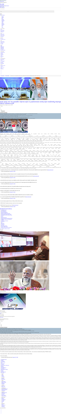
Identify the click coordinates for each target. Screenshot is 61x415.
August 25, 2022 (12, 171)
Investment (2, 364)
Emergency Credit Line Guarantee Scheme (6, 218)
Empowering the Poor (4, 217)
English (3, 16)
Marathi (3, 23)
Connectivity (2, 368)
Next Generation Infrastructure (5, 365)
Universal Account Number (4, 220)
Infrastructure (3, 361)
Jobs (1, 222)
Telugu (2, 21)
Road (1, 362)
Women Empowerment (4, 225)
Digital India (2, 223)
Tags (1, 359)
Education (2, 371)
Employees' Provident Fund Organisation (6, 219)
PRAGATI (2, 360)
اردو (2, 26)
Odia (2, 25)
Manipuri (3, 24)
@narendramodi (50, 169)
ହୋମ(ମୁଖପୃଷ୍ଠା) (2, 75)
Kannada (3, 19)
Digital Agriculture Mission (4, 369)
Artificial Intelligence (3, 367)
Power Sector (3, 363)
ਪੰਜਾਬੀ (2, 27)
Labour (2, 216)
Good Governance (3, 210)
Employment (2, 221)
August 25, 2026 (15, 357)
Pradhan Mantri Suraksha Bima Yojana (6, 214)
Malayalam (3, 20)
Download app (2, 1)
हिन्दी (2, 18)
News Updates (7, 75)
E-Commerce (3, 224)
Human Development (4, 211)
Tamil (2, 22)
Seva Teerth (2, 372)
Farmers (2, 370)
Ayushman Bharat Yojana (4, 226)
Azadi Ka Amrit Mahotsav (4, 212)
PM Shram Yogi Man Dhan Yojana (5, 213)
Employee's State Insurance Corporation (6, 227)
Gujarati (3, 17)
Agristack (2, 366)
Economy (2, 215)
